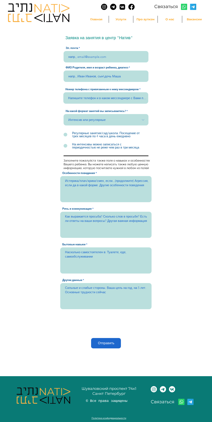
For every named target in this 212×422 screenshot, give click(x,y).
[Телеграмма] (193, 7)
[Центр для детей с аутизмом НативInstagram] (154, 389)
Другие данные (72, 280)
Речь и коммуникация (77, 208)
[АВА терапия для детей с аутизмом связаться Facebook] (131, 7)
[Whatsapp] (184, 7)
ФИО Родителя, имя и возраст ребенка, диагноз (97, 67)
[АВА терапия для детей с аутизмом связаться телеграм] (113, 7)
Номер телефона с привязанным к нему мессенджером (102, 89)
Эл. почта (72, 48)
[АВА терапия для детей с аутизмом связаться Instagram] (104, 7)
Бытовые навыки (74, 244)
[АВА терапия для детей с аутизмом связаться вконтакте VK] (122, 7)
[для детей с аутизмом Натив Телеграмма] (163, 389)
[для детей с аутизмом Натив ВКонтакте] (172, 389)
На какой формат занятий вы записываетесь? (96, 111)
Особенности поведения (78, 173)
